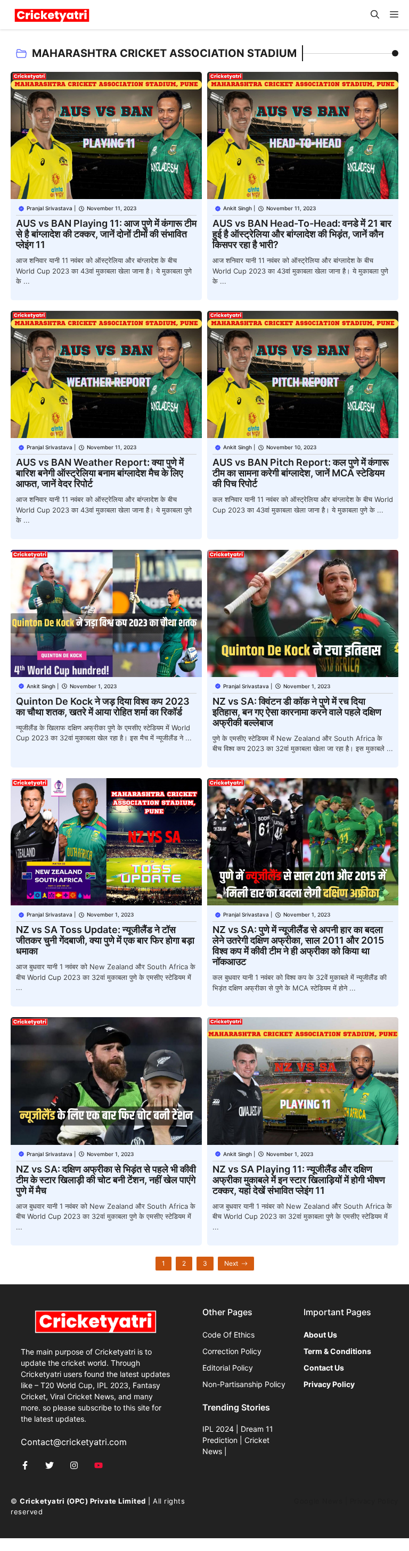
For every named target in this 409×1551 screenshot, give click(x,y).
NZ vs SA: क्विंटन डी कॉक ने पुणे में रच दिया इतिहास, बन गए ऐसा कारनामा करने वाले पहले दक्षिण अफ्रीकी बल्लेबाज (296, 712)
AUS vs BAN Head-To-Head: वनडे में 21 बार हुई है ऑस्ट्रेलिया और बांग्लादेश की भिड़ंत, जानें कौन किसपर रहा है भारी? (301, 234)
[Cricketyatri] (52, 14)
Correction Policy (231, 1351)
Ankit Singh (237, 208)
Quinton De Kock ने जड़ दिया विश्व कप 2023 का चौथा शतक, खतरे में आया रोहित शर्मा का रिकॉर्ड (103, 706)
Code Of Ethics (228, 1334)
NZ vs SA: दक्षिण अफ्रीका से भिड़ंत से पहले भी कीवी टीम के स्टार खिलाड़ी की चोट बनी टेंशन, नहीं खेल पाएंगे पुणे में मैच (106, 1180)
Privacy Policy (374, 1501)
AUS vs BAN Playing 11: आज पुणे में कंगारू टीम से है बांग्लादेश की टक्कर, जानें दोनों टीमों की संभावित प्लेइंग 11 (106, 234)
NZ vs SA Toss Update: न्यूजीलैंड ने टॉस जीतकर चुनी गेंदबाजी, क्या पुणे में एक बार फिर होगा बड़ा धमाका (105, 940)
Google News (318, 1501)
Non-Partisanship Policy (243, 1384)
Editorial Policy (227, 1367)
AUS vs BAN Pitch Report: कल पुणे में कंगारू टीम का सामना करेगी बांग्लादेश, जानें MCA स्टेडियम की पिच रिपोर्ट (300, 473)
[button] (375, 14)
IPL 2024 (218, 1428)
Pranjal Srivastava (49, 208)
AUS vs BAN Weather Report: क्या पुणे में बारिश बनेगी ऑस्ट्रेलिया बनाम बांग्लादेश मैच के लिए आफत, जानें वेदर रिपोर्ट (100, 473)
